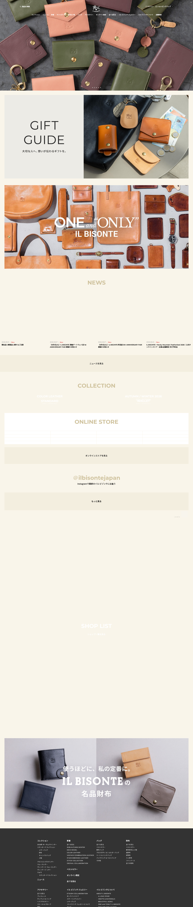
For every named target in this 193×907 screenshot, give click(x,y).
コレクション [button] (35, 15)
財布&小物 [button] (71, 15)
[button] (92, 87)
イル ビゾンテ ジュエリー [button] (127, 15)
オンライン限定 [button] (101, 15)
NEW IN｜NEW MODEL (96, 2)
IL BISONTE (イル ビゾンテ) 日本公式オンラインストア (96, 8)
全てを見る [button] (112, 15)
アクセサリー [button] (89, 15)
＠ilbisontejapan (96, 714)
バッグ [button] (80, 15)
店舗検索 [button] (159, 15)
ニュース (45, 15)
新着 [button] (52, 15)
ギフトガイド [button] (61, 15)
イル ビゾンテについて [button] (145, 15)
